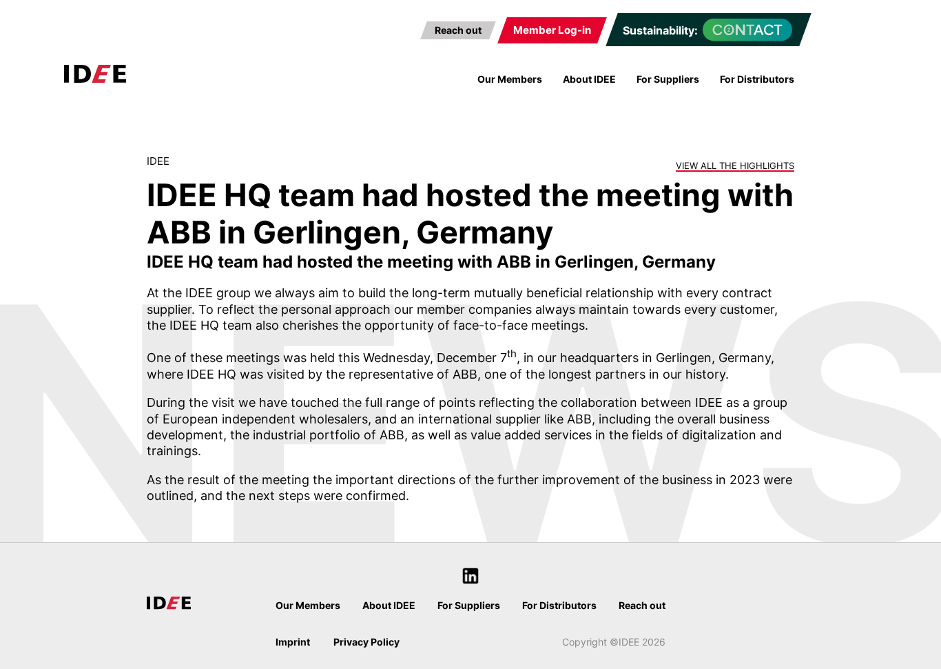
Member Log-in (552, 30)
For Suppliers (668, 79)
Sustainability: (660, 30)
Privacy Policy (366, 642)
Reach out (458, 30)
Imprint (293, 642)
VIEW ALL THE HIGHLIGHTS (735, 165)
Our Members (509, 79)
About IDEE (589, 79)
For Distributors (757, 79)
